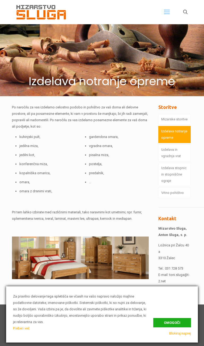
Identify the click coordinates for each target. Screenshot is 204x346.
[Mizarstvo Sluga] (41, 12)
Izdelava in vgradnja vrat (171, 153)
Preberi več (21, 328)
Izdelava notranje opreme (174, 134)
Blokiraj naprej (180, 333)
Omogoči (172, 323)
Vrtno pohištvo (172, 193)
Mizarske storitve (174, 119)
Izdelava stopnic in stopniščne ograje (173, 174)
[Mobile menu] (166, 12)
